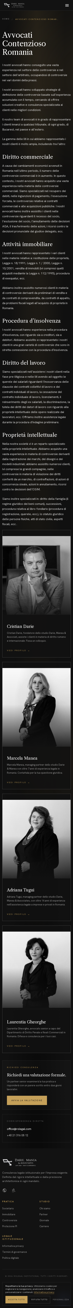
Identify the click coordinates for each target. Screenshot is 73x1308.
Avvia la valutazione (26, 1100)
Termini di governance (14, 1252)
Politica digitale (10, 1257)
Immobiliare (8, 1214)
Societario (8, 1208)
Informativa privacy (13, 1246)
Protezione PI (9, 1226)
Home (6, 19)
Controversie (9, 1220)
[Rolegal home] (14, 5)
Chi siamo (44, 1208)
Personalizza (61, 1300)
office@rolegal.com (19, 1129)
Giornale (44, 1220)
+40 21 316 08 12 (17, 1135)
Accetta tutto (16, 1300)
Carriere (44, 1226)
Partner (43, 1214)
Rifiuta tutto (39, 1300)
